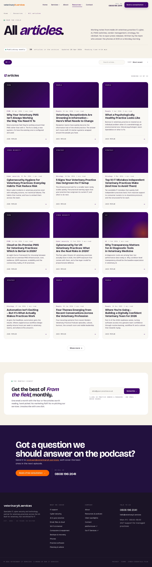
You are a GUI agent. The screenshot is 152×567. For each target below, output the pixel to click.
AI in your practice (57, 518)
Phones (53, 539)
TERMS (123, 561)
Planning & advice (57, 547)
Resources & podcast (93, 514)
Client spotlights (91, 518)
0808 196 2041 (128, 510)
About (65, 5)
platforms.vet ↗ (91, 526)
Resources (77, 5)
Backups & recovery (58, 535)
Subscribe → (132, 391)
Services (55, 5)
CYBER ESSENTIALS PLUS (138, 561)
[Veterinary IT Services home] (15, 4)
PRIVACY (115, 561)
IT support (54, 510)
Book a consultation (136, 5)
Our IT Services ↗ (91, 531)
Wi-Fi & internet (56, 526)
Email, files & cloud (57, 522)
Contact (89, 5)
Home (45, 5)
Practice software (57, 543)
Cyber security (56, 514)
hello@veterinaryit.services (130, 515)
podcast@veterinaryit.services (43, 460)
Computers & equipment (59, 531)
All (8, 62)
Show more (76, 348)
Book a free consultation (32, 473)
